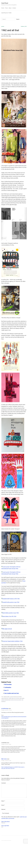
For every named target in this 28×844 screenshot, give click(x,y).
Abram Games (7, 696)
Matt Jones (4, 759)
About (10, 8)
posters (2, 26)
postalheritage (4, 708)
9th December (8, 684)
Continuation (7, 687)
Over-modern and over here (11, 693)
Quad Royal (4, 3)
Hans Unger (21, 698)
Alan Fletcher (13, 696)
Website (3, 809)
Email (3, 805)
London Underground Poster (7, 699)
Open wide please (5, 821)
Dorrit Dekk (11, 698)
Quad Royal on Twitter (6, 12)
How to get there (5, 825)
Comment (3, 783)
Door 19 (6, 690)
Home (2, 8)
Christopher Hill (4, 698)
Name (3, 801)
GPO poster (16, 698)
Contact (14, 8)
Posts (6, 8)
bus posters (19, 696)
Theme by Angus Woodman (6, 840)
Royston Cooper (17, 699)
